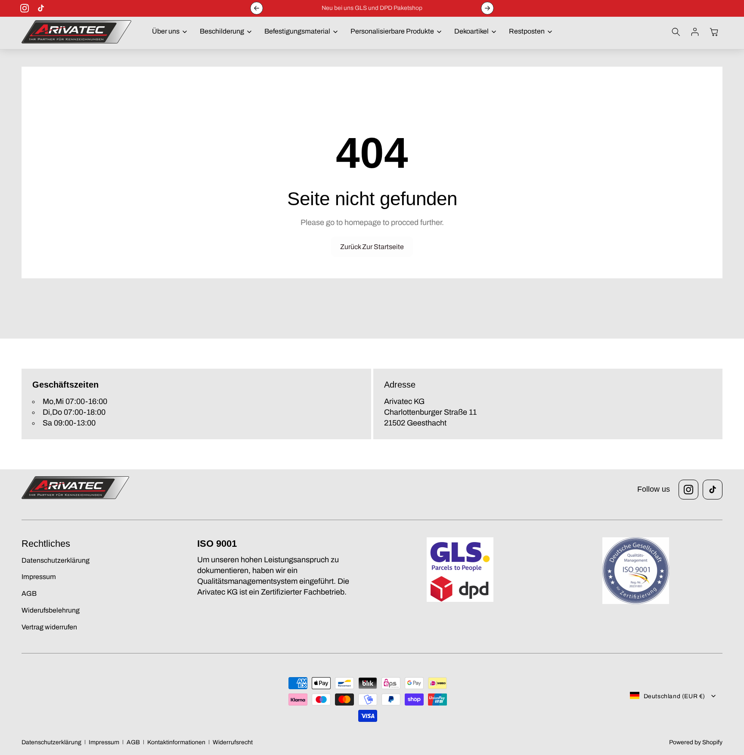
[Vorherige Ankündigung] (256, 8)
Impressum (104, 742)
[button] (167, 31)
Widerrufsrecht (233, 742)
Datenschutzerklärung (51, 742)
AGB (133, 742)
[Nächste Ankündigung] (487, 8)
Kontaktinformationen (176, 742)
